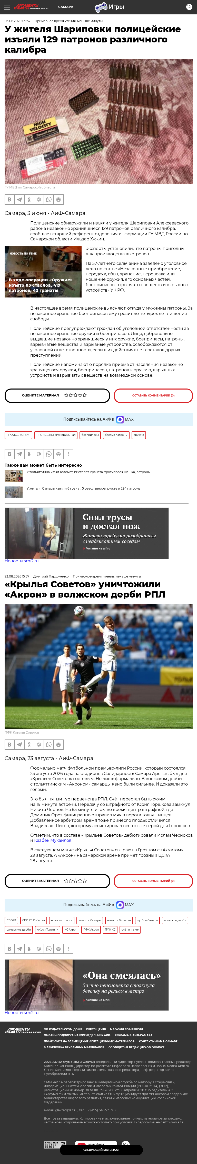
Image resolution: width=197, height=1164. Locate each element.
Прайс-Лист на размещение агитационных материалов (89, 1041)
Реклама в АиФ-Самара (133, 1035)
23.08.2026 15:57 (17, 576)
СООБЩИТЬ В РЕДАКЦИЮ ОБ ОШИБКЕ (136, 1047)
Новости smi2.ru (22, 560)
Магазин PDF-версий (126, 1029)
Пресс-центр (96, 1029)
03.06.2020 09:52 (18, 21)
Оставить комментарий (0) (153, 395)
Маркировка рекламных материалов (74, 1047)
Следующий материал (101, 1150)
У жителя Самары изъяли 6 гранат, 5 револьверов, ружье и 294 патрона (84, 488)
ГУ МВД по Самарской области (30, 187)
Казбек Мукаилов (53, 840)
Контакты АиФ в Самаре (158, 1041)
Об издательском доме (63, 1029)
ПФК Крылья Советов (22, 732)
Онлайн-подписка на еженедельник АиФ (77, 1035)
